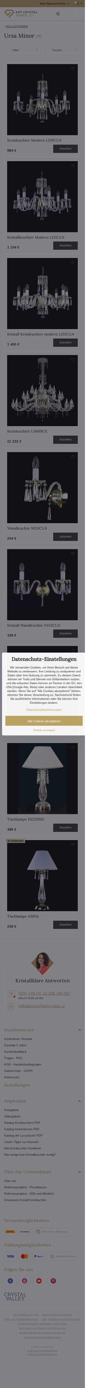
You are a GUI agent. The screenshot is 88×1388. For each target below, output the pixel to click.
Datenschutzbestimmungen (44, 709)
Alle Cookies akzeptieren (44, 721)
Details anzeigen (44, 730)
